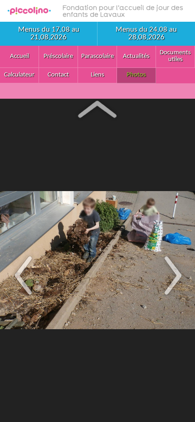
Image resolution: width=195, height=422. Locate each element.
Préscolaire (58, 56)
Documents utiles (175, 56)
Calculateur (19, 75)
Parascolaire (97, 56)
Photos (136, 75)
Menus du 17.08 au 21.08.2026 (48, 33)
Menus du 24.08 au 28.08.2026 (146, 33)
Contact (58, 75)
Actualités (136, 56)
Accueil (19, 56)
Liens (97, 75)
